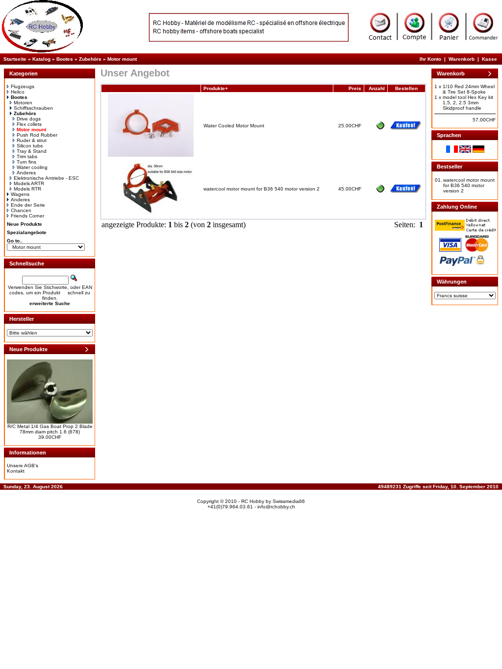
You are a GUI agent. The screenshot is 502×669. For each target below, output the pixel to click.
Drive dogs (29, 118)
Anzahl (377, 88)
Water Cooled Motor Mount (233, 125)
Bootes (64, 59)
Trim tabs (27, 156)
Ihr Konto (430, 59)
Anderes (26, 172)
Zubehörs (90, 59)
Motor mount (122, 59)
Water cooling (32, 167)
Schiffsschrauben (33, 108)
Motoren (23, 102)
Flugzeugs (22, 86)
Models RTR (27, 188)
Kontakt (16, 471)
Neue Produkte (24, 224)
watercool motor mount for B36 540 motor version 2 (261, 188)
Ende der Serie (28, 205)
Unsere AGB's (22, 465)
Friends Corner (27, 215)
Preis (355, 88)
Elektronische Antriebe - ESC (46, 178)
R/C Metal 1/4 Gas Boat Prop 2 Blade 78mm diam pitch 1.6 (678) (50, 429)
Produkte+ (215, 88)
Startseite (14, 59)
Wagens (20, 194)
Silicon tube (30, 145)
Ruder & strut (32, 140)
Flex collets (29, 124)
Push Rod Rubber (37, 135)
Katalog (41, 59)
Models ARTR (29, 183)
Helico (18, 92)
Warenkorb (462, 59)
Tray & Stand (32, 151)
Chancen (21, 210)
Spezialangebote (27, 232)
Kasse (489, 59)
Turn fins (26, 162)
